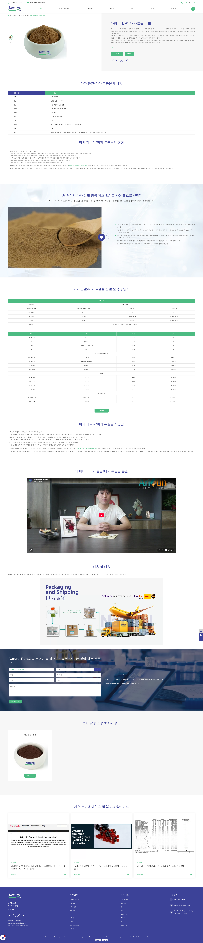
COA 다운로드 (101, 410)
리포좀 (112, 9)
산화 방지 (72, 903)
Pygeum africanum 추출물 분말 (78, 165)
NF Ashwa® (89, 9)
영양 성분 (39, 9)
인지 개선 (72, 918)
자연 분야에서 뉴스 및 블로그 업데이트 (101, 806)
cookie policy (145, 937)
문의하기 (173, 9)
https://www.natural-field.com (17, 923)
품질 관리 (123, 903)
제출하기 (15, 701)
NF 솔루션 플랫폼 (64, 9)
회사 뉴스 (123, 907)
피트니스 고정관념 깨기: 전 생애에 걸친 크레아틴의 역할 (161, 866)
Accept (105, 940)
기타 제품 (72, 929)
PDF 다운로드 (124, 914)
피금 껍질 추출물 (30, 735)
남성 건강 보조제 (24, 15)
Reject (98, 940)
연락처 (129, 54)
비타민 (72, 921)
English (191, 2)
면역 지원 (72, 910)
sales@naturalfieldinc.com (36, 2)
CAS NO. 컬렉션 (74, 899)
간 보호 (72, 914)
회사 (152, 9)
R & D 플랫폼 (124, 899)
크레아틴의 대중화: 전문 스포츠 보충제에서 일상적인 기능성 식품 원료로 (100, 867)
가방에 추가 (117, 54)
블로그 (132, 9)
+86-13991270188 (15, 2)
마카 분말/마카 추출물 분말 (37, 15)
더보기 (30, 776)
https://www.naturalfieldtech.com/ (18, 926)
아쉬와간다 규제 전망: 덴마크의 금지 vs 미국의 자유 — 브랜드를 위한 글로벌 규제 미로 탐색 (38, 867)
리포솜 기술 (124, 925)
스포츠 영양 (73, 907)
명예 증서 (123, 918)
